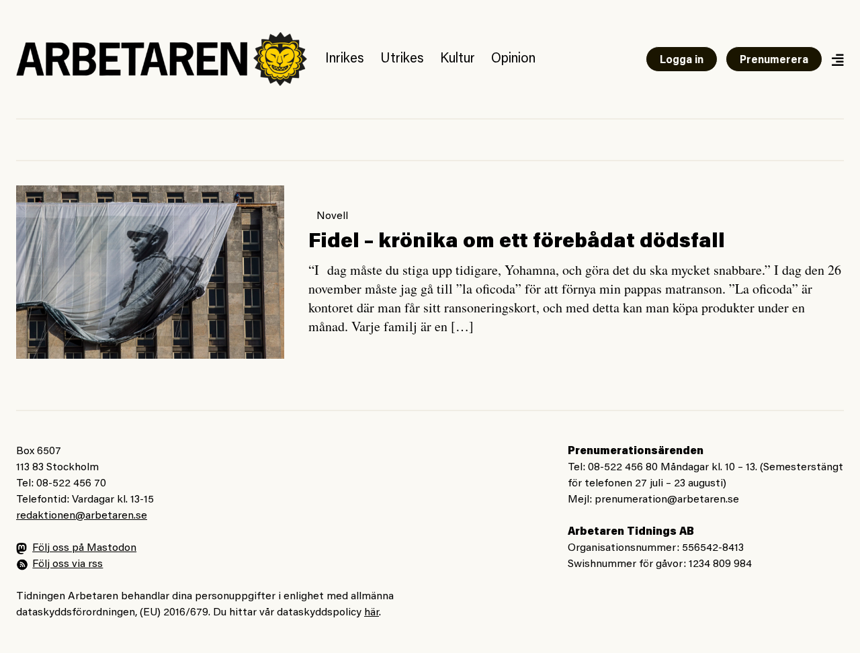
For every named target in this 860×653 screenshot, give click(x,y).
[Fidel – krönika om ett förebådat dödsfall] (150, 272)
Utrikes (402, 59)
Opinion (513, 59)
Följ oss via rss (67, 564)
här (371, 612)
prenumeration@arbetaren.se (667, 499)
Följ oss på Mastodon (84, 548)
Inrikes (344, 59)
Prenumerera (774, 60)
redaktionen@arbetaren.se (81, 516)
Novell (332, 216)
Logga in (681, 60)
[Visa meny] (837, 59)
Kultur (457, 59)
